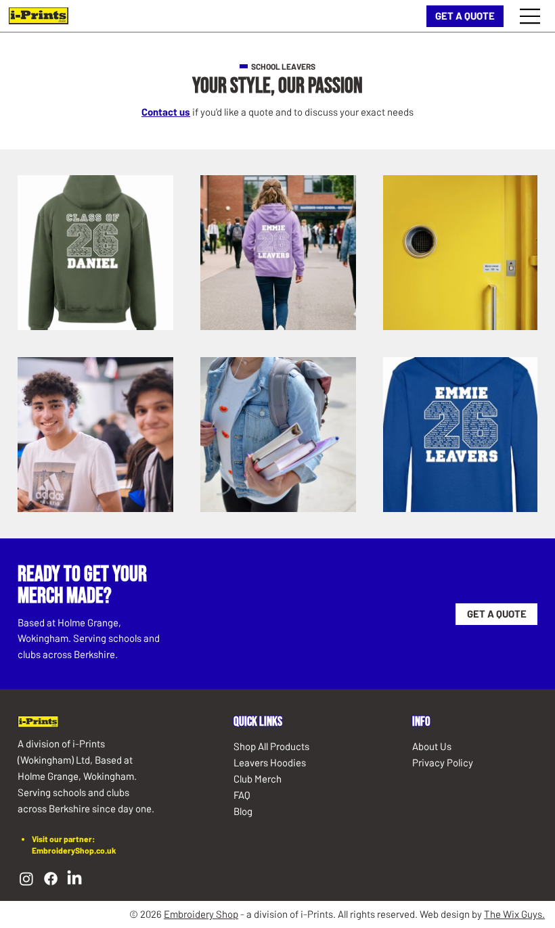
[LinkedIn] (74, 878)
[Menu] (531, 16)
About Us (431, 746)
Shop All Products (271, 746)
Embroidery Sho (198, 914)
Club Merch (258, 778)
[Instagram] (26, 878)
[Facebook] (51, 878)
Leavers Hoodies (270, 762)
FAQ (242, 795)
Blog (243, 811)
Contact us (165, 112)
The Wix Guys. (514, 914)
